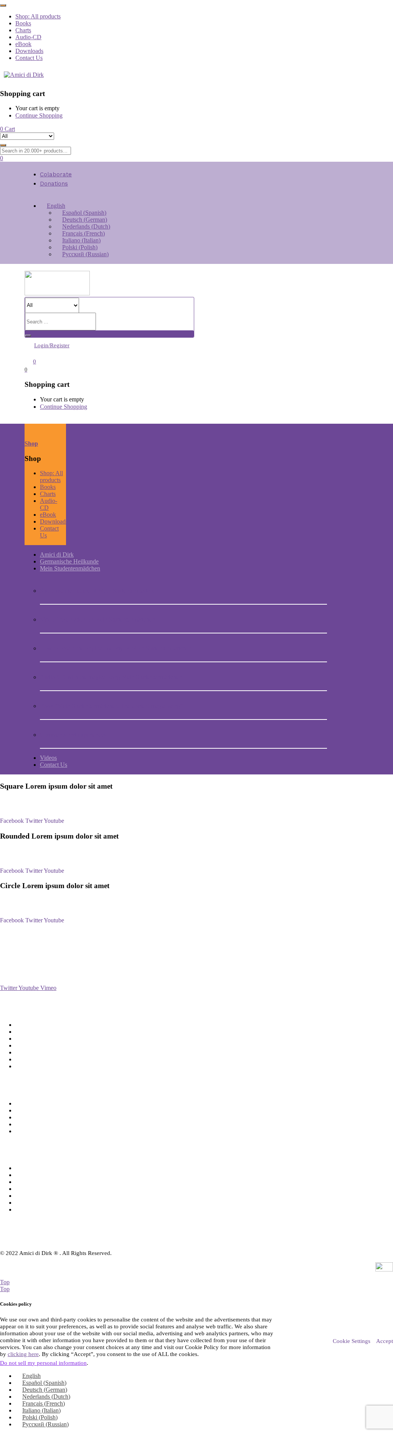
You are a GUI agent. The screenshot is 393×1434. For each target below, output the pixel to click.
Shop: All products (38, 16)
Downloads (29, 51)
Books (23, 23)
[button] (7, 129)
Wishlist (25, 1110)
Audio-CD (28, 37)
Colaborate (56, 174)
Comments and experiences (73, 734)
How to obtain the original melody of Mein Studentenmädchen (116, 648)
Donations (54, 183)
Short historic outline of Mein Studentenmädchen (99, 590)
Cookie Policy (32, 1066)
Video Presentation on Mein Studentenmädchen (97, 619)
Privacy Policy (33, 1052)
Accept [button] (384, 1341)
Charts (23, 30)
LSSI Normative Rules (43, 1045)
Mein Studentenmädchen (70, 568)
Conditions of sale (37, 1031)
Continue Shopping (39, 115)
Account (25, 1103)
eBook (23, 44)
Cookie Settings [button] (351, 1341)
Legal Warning (33, 1059)
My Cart (25, 1117)
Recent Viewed (34, 1124)
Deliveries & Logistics (42, 1024)
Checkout (27, 1131)
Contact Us (29, 58)
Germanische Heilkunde (69, 561)
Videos (48, 757)
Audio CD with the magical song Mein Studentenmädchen (111, 677)
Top (5, 1282)
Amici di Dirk (57, 554)
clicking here (23, 1354)
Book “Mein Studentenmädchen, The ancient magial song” (111, 706)
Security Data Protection (44, 1038)
